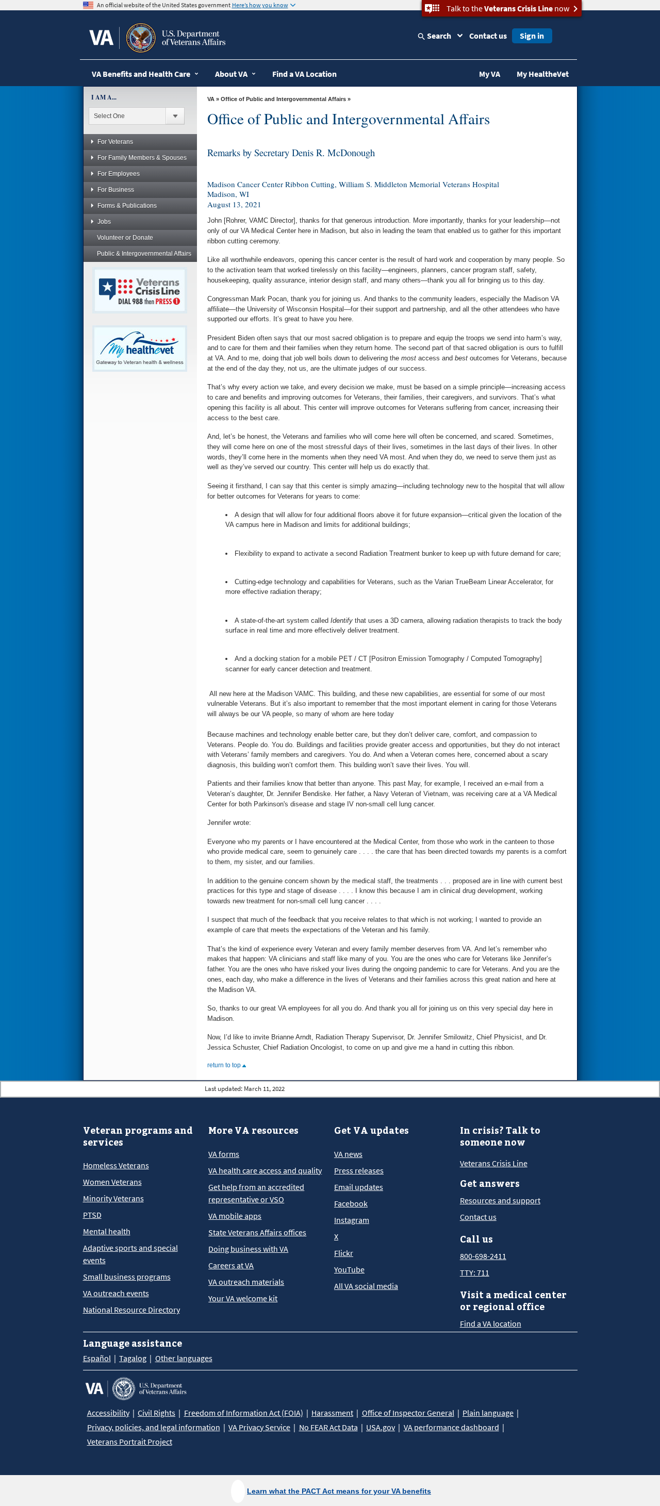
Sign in (532, 35)
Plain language (488, 1413)
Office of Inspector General (408, 1413)
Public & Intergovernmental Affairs (144, 253)
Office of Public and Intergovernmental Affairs (283, 99)
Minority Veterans (113, 1198)
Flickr (343, 1253)
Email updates (358, 1187)
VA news (348, 1154)
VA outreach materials (246, 1282)
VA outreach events (116, 1293)
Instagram (351, 1220)
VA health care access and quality (265, 1170)
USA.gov (380, 1427)
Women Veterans (112, 1182)
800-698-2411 (483, 1256)
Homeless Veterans (116, 1165)
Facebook (351, 1203)
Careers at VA (231, 1265)
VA (210, 99)
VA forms (223, 1154)
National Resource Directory (131, 1309)
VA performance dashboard (451, 1427)
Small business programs (127, 1276)
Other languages (183, 1358)
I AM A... (104, 97)
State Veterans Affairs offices (257, 1232)
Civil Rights (156, 1413)
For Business (115, 189)
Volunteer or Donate (125, 237)
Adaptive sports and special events (130, 1254)
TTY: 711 (474, 1272)
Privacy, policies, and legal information (153, 1427)
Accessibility (108, 1413)
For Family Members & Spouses (142, 157)
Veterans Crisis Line (493, 1163)
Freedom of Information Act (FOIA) (243, 1413)
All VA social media (366, 1286)
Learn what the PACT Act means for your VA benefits (339, 1491)
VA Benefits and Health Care (141, 74)
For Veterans (115, 141)
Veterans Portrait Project (129, 1441)
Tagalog (132, 1358)
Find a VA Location (304, 74)
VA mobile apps (234, 1216)
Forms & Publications (127, 205)
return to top (224, 1065)
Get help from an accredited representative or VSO (256, 1193)
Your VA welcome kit (242, 1298)
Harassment (332, 1413)
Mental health (106, 1231)
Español (97, 1358)
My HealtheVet (543, 74)
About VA (231, 74)
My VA (489, 74)
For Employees (118, 173)
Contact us (488, 35)
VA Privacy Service (259, 1427)
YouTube (349, 1269)
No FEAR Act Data (328, 1427)
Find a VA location (490, 1323)
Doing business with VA (248, 1249)
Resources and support (500, 1200)
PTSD (92, 1215)
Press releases (359, 1170)
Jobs (104, 221)
